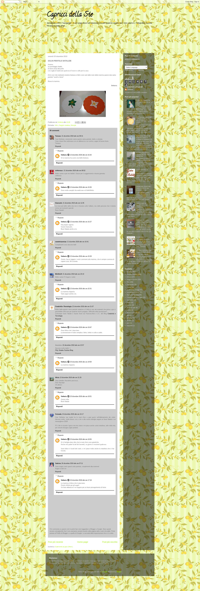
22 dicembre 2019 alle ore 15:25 (81, 155)
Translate (141, 70)
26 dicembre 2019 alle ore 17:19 (81, 480)
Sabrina (58, 463)
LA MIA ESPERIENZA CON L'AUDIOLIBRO (143, 251)
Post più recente (55, 542)
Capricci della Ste (70, 15)
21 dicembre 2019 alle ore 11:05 (73, 203)
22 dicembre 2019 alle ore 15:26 (81, 187)
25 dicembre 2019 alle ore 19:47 (81, 327)
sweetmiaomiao (60, 242)
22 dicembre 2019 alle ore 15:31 (81, 288)
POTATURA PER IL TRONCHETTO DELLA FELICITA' (144, 154)
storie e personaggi (133, 290)
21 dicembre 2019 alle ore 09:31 (72, 136)
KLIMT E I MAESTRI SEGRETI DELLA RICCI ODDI (144, 102)
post (128, 323)
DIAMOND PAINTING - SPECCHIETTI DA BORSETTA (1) (144, 188)
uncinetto (130, 300)
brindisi (129, 320)
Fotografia (130, 284)
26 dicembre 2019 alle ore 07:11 (72, 463)
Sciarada (58, 414)
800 (128, 315)
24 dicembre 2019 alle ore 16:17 (73, 414)
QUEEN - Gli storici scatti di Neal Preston (143, 221)
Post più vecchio (109, 542)
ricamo (129, 287)
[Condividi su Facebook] (82, 122)
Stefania (64, 155)
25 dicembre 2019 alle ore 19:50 (81, 362)
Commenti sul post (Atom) (64, 547)
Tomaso (58, 136)
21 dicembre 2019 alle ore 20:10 (73, 274)
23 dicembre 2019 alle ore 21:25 (70, 377)
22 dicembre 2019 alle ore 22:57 (73, 345)
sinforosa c (59, 170)
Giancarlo (58, 203)
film (128, 282)
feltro (56, 125)
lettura (129, 277)
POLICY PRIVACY (132, 59)
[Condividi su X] (80, 122)
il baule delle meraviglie (134, 297)
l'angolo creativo (64, 125)
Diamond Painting (133, 295)
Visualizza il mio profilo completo (136, 92)
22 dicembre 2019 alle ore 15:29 (81, 256)
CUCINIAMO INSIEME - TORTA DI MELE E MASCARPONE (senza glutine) (144, 120)
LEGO (129, 310)
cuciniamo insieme (133, 292)
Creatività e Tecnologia (63, 306)
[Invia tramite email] (76, 122)
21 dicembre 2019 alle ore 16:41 (78, 242)
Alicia (57, 377)
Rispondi (58, 146)
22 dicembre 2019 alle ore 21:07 (83, 306)
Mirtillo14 (58, 274)
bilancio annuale (132, 313)
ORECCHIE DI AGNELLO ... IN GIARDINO (141, 205)
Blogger (118, 572)
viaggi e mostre (132, 279)
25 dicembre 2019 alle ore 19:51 (81, 396)
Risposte (60, 151)
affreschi (130, 318)
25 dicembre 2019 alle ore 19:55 (81, 439)
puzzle (129, 305)
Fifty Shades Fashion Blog (64, 350)
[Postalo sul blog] (78, 122)
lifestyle (73, 125)
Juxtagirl (104, 572)
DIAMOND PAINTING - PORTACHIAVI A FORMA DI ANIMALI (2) (144, 137)
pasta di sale (131, 307)
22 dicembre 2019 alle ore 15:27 (81, 222)
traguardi (130, 325)
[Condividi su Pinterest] (85, 122)
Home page (82, 542)
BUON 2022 (140, 237)
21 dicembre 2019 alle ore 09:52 (74, 170)
